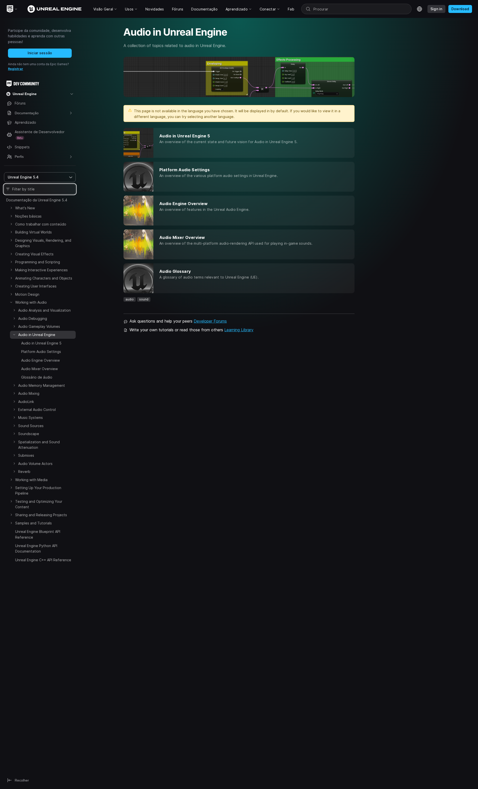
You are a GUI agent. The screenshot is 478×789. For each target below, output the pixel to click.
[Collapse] (11, 302)
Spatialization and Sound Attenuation (39, 445)
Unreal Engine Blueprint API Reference (37, 534)
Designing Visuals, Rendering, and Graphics (43, 243)
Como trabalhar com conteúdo (40, 224)
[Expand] (11, 208)
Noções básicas (28, 216)
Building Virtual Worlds (33, 232)
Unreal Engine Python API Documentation (36, 548)
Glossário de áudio (36, 377)
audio (129, 299)
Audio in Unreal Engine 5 (41, 343)
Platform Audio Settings (41, 351)
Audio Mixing (28, 393)
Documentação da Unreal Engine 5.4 (36, 200)
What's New (25, 208)
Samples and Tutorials (33, 523)
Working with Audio (31, 302)
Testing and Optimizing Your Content (38, 504)
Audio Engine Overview (40, 360)
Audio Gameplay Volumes (39, 326)
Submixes (26, 455)
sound (143, 299)
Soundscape (28, 434)
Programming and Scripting (37, 262)
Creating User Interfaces (36, 286)
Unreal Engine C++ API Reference (43, 560)
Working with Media (31, 480)
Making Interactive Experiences (41, 270)
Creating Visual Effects (34, 254)
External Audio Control (37, 409)
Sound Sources (31, 426)
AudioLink (26, 401)
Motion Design (27, 294)
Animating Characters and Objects (43, 278)
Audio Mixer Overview (39, 369)
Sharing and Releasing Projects (41, 515)
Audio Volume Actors (35, 463)
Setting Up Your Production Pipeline (38, 490)
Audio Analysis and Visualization (44, 310)
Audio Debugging (32, 318)
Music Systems (30, 417)
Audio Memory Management (41, 385)
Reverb (24, 471)
